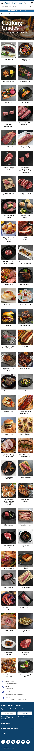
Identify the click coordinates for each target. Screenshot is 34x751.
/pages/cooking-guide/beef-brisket (8, 132)
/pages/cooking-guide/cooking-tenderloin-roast (25, 463)
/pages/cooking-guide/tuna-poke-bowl (8, 87)
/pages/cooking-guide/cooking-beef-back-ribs (25, 355)
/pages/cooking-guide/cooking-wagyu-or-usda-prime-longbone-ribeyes (8, 333)
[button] (2, 11)
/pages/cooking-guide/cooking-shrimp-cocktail (24, 291)
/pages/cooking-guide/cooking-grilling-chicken (7, 355)
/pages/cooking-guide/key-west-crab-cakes (25, 200)
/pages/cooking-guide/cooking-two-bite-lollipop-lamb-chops (24, 441)
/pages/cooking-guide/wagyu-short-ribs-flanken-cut (24, 109)
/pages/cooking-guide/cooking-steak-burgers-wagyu (6, 312)
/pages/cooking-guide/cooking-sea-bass (24, 376)
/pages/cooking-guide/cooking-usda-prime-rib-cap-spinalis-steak (8, 248)
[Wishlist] (25, 3)
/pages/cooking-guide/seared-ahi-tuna (24, 66)
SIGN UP (25, 713)
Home (3, 14)
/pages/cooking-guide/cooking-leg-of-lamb (8, 269)
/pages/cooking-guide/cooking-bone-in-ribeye (24, 270)
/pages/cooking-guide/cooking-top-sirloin (25, 531)
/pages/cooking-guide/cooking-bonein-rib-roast (25, 312)
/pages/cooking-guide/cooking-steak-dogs (25, 331)
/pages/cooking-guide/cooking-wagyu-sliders (7, 420)
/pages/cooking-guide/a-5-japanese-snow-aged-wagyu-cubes (8, 109)
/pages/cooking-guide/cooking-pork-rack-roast (24, 594)
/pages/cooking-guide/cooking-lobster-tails (8, 397)
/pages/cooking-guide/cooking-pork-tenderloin (23, 573)
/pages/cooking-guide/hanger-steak (6, 44)
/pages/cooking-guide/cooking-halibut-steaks (7, 291)
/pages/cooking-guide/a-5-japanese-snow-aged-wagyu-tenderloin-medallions (25, 155)
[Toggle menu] (2, 3)
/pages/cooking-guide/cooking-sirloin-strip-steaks (8, 463)
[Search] (31, 7)
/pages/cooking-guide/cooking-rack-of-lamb (8, 572)
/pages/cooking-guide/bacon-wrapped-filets (24, 661)
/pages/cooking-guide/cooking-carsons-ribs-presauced (25, 224)
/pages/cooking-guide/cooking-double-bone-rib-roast (7, 532)
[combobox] (17, 6)
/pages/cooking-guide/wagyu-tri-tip (23, 132)
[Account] (28, 3)
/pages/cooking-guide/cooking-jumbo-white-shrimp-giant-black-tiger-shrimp (8, 486)
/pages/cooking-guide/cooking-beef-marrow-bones (23, 616)
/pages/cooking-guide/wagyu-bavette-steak (24, 45)
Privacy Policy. (5, 719)
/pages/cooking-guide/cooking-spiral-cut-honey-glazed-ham (8, 441)
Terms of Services (23, 717)
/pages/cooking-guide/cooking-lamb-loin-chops (25, 420)
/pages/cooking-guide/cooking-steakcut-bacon (24, 511)
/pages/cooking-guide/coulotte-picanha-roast (24, 179)
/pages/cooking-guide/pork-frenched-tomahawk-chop (8, 178)
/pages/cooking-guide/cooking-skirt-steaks (8, 615)
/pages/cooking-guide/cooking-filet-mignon (8, 510)
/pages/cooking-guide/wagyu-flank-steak (25, 638)
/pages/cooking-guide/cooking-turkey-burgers (7, 554)
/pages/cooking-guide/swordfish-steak (7, 66)
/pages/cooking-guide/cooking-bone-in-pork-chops (24, 485)
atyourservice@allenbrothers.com (14, 694)
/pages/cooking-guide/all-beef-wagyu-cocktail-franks (8, 223)
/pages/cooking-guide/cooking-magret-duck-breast (7, 639)
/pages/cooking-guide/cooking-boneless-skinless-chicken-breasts (24, 248)
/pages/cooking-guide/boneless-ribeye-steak (7, 154)
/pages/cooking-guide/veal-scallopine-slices (8, 200)
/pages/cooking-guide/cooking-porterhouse (8, 376)
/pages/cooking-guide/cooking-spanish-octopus (7, 594)
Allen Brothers (10, 748)
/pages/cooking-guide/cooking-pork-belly (25, 553)
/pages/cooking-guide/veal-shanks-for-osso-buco (8, 660)
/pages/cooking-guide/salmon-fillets (23, 87)
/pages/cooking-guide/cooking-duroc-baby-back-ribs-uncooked (25, 398)
